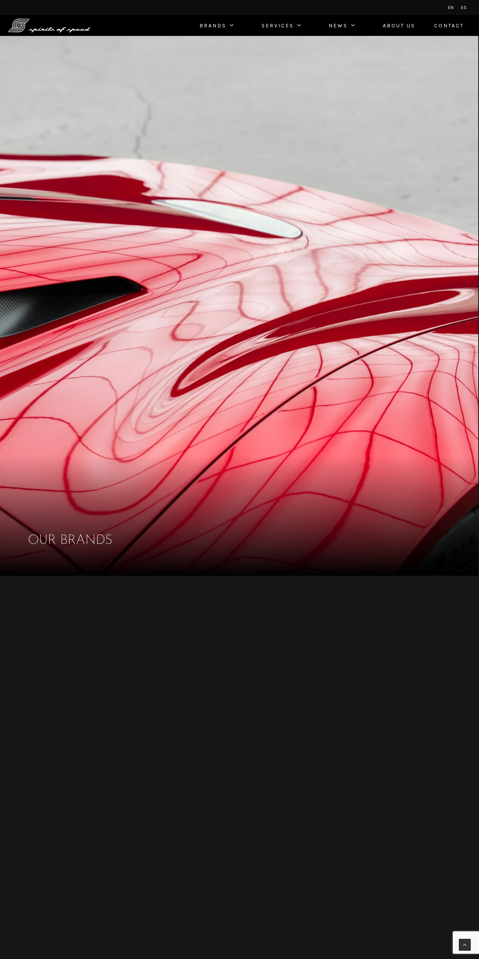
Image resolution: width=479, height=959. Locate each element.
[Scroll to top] (465, 944)
